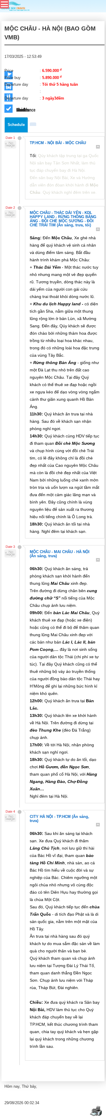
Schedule (16, 124)
